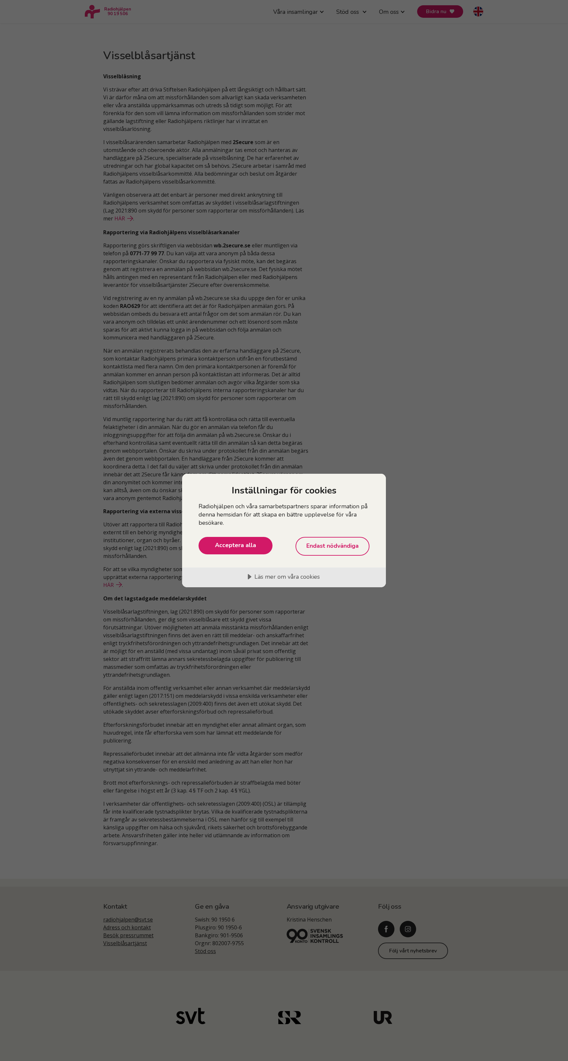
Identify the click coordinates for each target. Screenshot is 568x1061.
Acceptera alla (235, 545)
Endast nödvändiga (332, 546)
